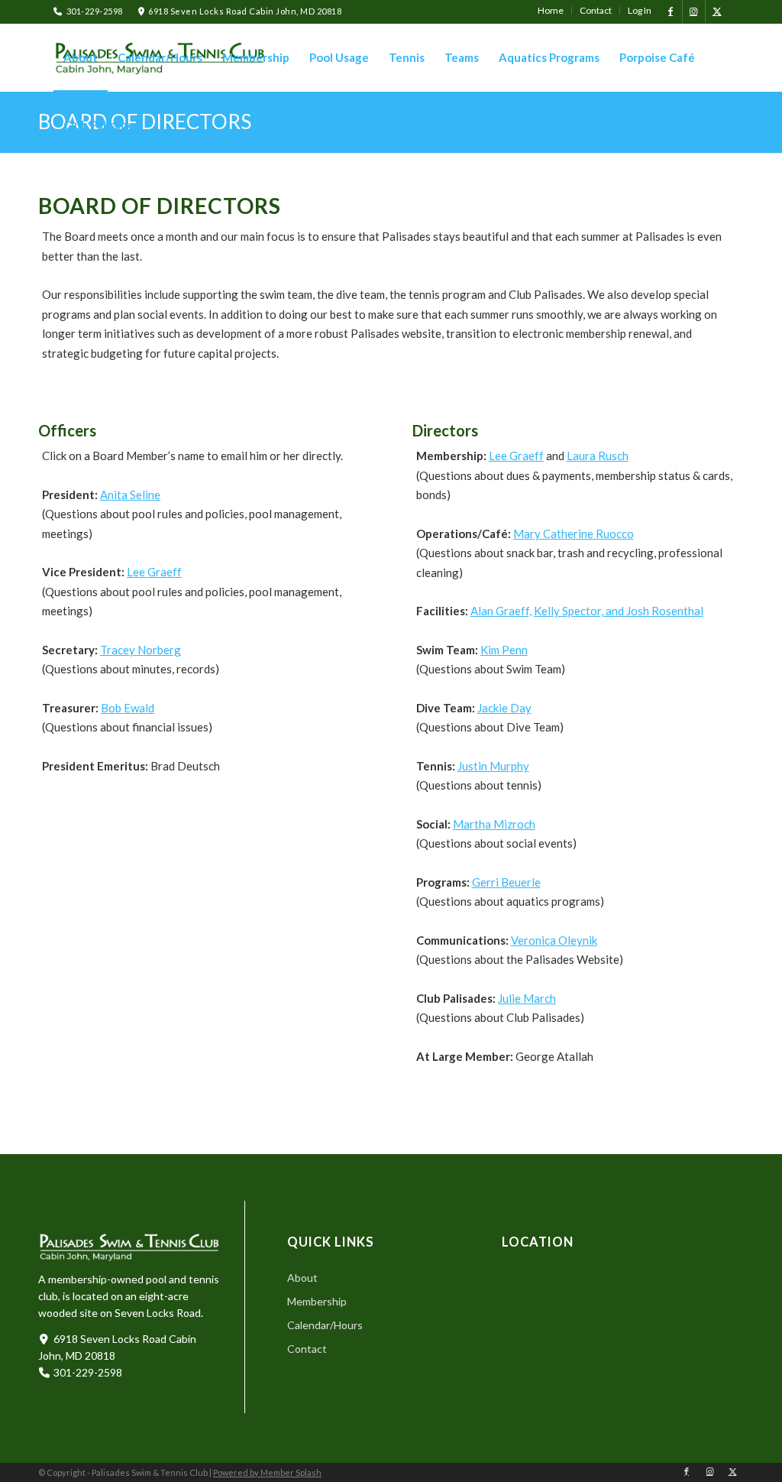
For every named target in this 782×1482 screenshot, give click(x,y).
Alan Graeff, (501, 611)
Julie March (527, 998)
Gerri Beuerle (506, 882)
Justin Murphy (493, 766)
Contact (307, 1348)
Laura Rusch (598, 455)
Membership (317, 1301)
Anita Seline (130, 494)
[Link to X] (717, 11)
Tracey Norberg (140, 650)
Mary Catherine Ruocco (573, 533)
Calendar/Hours (325, 1324)
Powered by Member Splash (267, 1472)
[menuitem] (551, 11)
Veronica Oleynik (554, 940)
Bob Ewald (127, 708)
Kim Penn (504, 650)
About (302, 1277)
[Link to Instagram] (694, 11)
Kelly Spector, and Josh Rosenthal (618, 611)
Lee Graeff (154, 572)
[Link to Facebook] (671, 11)
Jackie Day (504, 708)
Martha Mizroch (494, 824)
